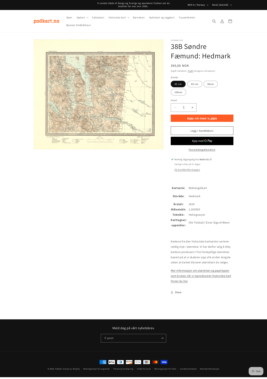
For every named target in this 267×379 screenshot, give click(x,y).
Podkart (59, 369)
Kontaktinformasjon (209, 369)
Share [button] (178, 292)
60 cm (194, 84)
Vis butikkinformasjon (187, 169)
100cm (178, 92)
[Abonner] (162, 338)
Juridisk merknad (188, 369)
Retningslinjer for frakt (165, 369)
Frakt (190, 70)
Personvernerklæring (123, 369)
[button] (82, 17)
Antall (174, 100)
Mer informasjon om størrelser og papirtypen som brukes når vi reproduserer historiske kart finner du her (201, 276)
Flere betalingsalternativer (202, 149)
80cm (210, 84)
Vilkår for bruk (144, 369)
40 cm (178, 84)
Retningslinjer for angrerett (96, 369)
